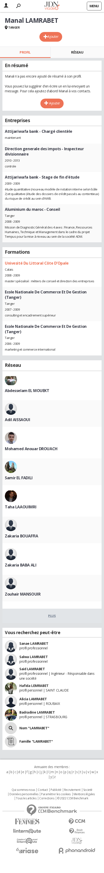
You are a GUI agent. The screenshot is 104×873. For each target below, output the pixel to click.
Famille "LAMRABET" (36, 741)
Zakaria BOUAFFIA (21, 536)
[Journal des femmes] (27, 821)
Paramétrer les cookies (56, 794)
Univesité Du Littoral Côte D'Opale (37, 263)
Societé (87, 790)
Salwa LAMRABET (33, 656)
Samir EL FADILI (19, 477)
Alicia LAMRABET (33, 699)
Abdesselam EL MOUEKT (27, 390)
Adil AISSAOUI (17, 419)
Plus (52, 615)
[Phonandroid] (77, 851)
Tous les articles (26, 798)
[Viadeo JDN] (77, 841)
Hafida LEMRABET (34, 685)
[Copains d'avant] (27, 841)
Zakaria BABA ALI (20, 565)
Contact (43, 790)
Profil (25, 52)
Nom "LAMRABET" (34, 728)
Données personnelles (23, 794)
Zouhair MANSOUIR (22, 594)
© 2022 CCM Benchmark (72, 798)
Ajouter (52, 36)
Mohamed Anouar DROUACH (31, 448)
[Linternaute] (27, 831)
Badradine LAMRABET (37, 712)
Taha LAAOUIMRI (20, 507)
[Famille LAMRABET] (11, 741)
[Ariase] (27, 850)
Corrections (46, 798)
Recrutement (72, 790)
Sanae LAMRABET (33, 643)
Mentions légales (84, 794)
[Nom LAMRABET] (11, 728)
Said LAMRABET (32, 669)
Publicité (56, 790)
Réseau (77, 52)
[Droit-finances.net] (77, 831)
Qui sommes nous (23, 790)
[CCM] (77, 821)
